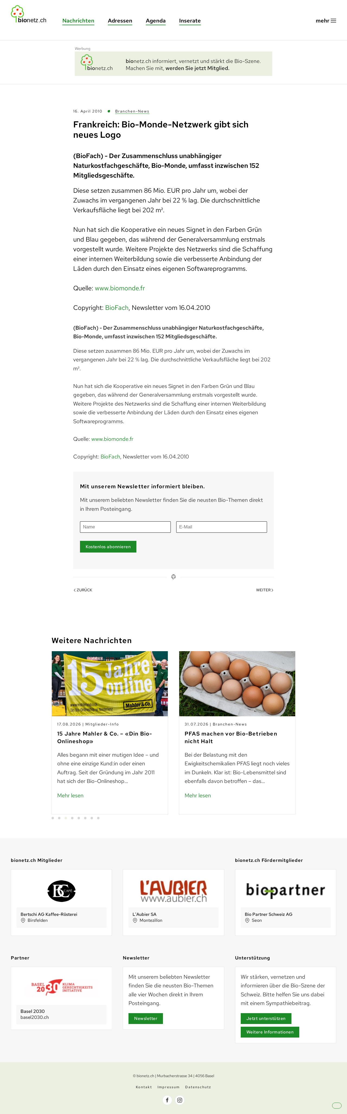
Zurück (84, 590)
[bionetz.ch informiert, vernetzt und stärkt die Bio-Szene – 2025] (173, 62)
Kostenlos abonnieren (108, 547)
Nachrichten (78, 20)
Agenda (156, 20)
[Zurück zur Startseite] (31, 14)
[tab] (53, 818)
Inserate (190, 20)
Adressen (120, 20)
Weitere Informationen (270, 1032)
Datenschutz (198, 1087)
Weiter (263, 590)
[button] (326, 20)
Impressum (169, 1087)
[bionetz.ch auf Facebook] (167, 1100)
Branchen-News (132, 111)
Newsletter (145, 1018)
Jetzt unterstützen (266, 1018)
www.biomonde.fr (120, 288)
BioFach (116, 307)
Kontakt (144, 1087)
